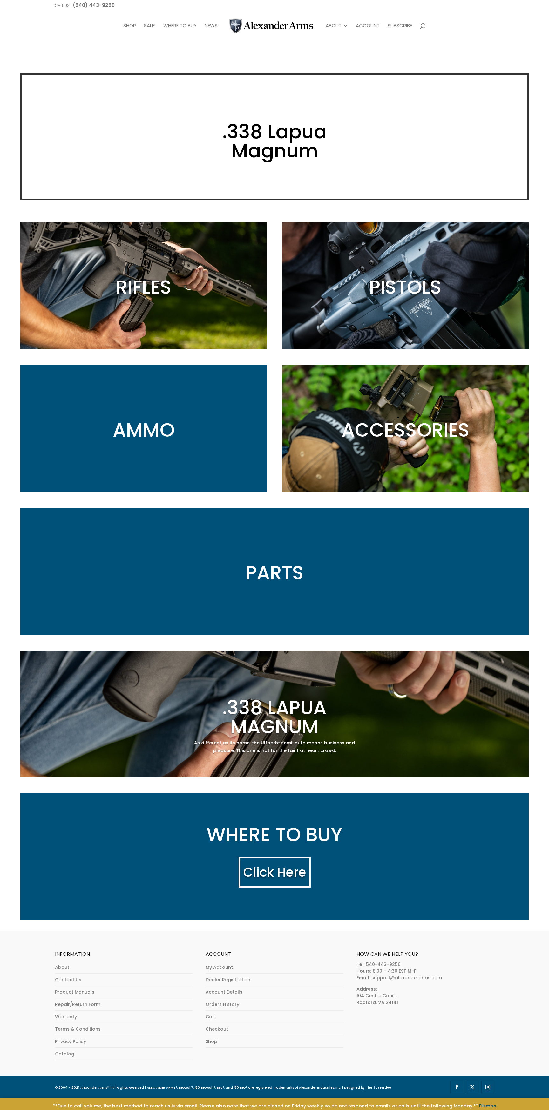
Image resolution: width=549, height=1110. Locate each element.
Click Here (274, 872)
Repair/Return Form (77, 1004)
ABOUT (334, 26)
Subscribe (400, 26)
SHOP (129, 26)
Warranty (66, 1017)
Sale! (149, 26)
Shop (211, 1041)
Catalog (64, 1054)
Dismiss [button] (487, 1106)
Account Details (224, 992)
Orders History (222, 1004)
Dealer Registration (228, 979)
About (62, 967)
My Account (219, 967)
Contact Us (68, 979)
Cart (211, 1017)
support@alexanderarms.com (406, 978)
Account (368, 26)
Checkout (217, 1029)
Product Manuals (74, 992)
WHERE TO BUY (180, 26)
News (211, 26)
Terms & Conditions (78, 1029)
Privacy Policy (70, 1041)
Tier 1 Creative (378, 1087)
